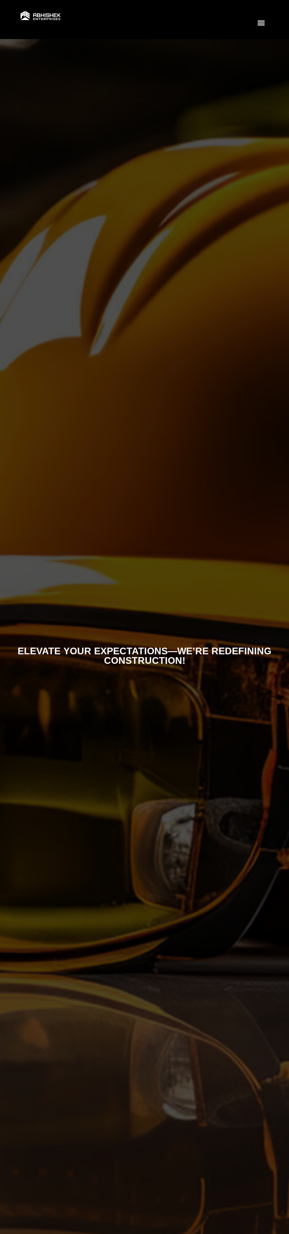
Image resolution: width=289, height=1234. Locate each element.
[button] (261, 23)
